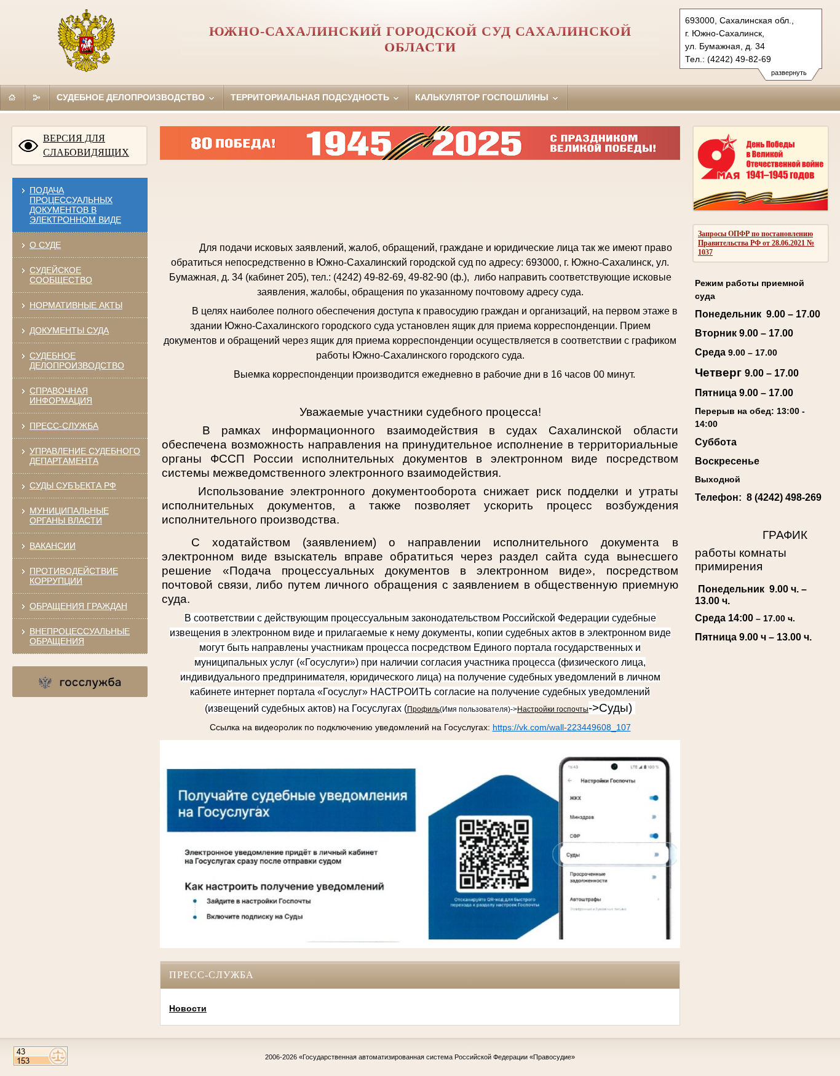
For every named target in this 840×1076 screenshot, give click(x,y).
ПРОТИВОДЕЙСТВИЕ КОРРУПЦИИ (74, 576)
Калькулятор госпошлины (483, 97)
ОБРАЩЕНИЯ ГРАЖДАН (78, 606)
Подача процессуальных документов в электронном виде (75, 205)
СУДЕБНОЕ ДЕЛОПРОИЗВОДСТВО (77, 360)
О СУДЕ (45, 245)
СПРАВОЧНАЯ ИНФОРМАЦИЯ (61, 395)
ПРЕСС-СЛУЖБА (64, 426)
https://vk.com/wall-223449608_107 (562, 727)
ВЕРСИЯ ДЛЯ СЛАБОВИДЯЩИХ (86, 145)
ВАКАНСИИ (53, 546)
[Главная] (12, 97)
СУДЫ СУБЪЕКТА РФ (73, 485)
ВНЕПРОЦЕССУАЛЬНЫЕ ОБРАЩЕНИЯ (80, 636)
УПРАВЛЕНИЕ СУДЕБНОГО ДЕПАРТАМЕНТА (85, 456)
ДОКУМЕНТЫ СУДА (69, 330)
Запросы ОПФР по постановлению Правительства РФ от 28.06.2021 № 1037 (756, 243)
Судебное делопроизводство (132, 97)
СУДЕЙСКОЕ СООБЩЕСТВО (61, 275)
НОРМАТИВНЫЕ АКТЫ (76, 305)
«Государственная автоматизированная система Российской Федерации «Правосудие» (437, 1057)
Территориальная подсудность (311, 97)
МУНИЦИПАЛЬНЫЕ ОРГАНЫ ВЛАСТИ (69, 515)
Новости (188, 1008)
